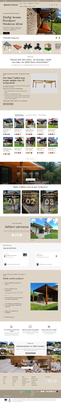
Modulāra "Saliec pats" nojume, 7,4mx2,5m (29, 149)
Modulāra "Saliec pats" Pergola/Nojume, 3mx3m (30, 130)
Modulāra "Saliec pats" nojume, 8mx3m (18, 130)
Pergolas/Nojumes (25, 378)
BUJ (13, 383)
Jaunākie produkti (31, 115)
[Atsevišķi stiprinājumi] (41, 51)
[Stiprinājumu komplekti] (28, 47)
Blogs (13, 385)
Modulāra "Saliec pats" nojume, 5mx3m (41, 130)
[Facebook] (47, 381)
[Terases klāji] (17, 47)
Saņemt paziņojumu (30, 179)
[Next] (56, 38)
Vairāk (34, 6)
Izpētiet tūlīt (38, 0)
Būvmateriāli (57, 51)
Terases (15, 51)
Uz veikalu (6, 33)
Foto (4, 380)
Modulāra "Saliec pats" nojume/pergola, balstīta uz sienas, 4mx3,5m (7, 149)
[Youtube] (52, 381)
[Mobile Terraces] (10, 5)
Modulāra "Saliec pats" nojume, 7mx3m (52, 149)
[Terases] (20, 52)
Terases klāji (24, 380)
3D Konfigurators (30, 3)
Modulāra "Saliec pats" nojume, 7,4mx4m (52, 130)
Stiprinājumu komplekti (27, 50)
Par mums (4, 378)
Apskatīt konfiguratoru (8, 104)
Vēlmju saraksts (33, 383)
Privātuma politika (15, 378)
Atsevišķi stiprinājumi (37, 50)
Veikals (24, 3)
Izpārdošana (33, 382)
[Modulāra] (8, 123)
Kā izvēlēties (37, 3)
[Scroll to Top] (59, 398)
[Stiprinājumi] (38, 47)
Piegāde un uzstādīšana (24, 6)
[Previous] (59, 38)
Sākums (21, 3)
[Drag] (44, 228)
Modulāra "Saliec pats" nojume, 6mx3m (41, 149)
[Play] (44, 83)
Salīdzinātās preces (34, 385)
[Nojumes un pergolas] (10, 50)
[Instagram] (49, 381)
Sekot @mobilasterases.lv (30, 353)
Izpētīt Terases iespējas (16, 235)
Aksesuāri (46, 51)
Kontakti (30, 6)
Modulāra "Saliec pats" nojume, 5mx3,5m (18, 149)
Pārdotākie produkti (34, 378)
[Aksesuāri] (48, 47)
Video (4, 382)
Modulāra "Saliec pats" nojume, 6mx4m (7, 130)
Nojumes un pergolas (6, 49)
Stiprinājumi (24, 383)
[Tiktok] (55, 381)
